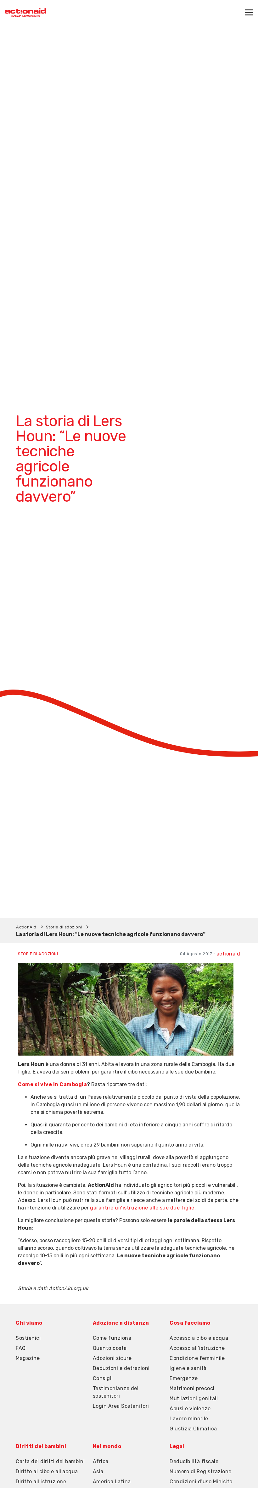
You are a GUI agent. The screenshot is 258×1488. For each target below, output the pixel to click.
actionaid (228, 954)
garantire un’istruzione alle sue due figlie (142, 1208)
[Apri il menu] (249, 12)
